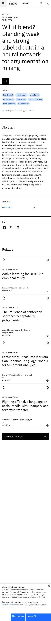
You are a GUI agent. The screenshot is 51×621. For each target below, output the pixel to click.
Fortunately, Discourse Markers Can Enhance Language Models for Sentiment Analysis (25, 361)
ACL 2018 (6, 14)
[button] (49, 586)
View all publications (13, 436)
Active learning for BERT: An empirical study (22, 276)
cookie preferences (10, 605)
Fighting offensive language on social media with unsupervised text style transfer (25, 406)
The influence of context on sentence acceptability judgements (22, 316)
